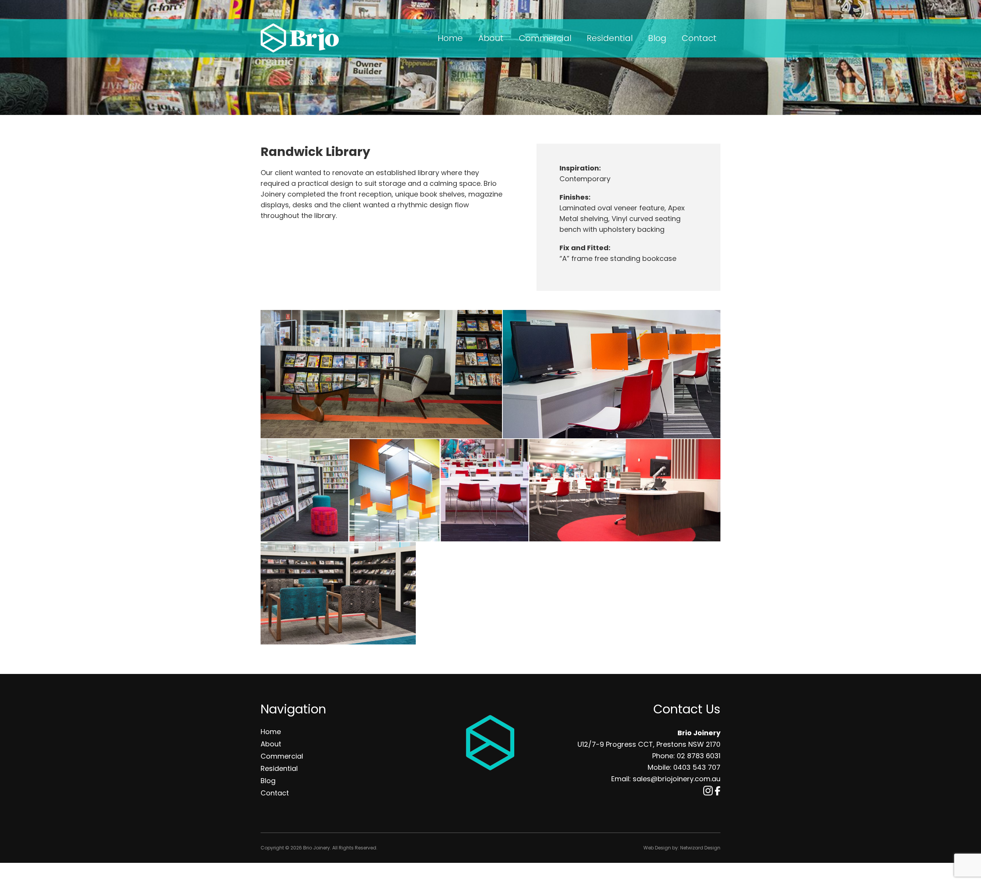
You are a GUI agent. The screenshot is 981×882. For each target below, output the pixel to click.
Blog (657, 38)
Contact (699, 38)
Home (450, 38)
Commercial (545, 38)
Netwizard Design (700, 847)
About (491, 38)
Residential (610, 38)
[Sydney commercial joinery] (381, 374)
